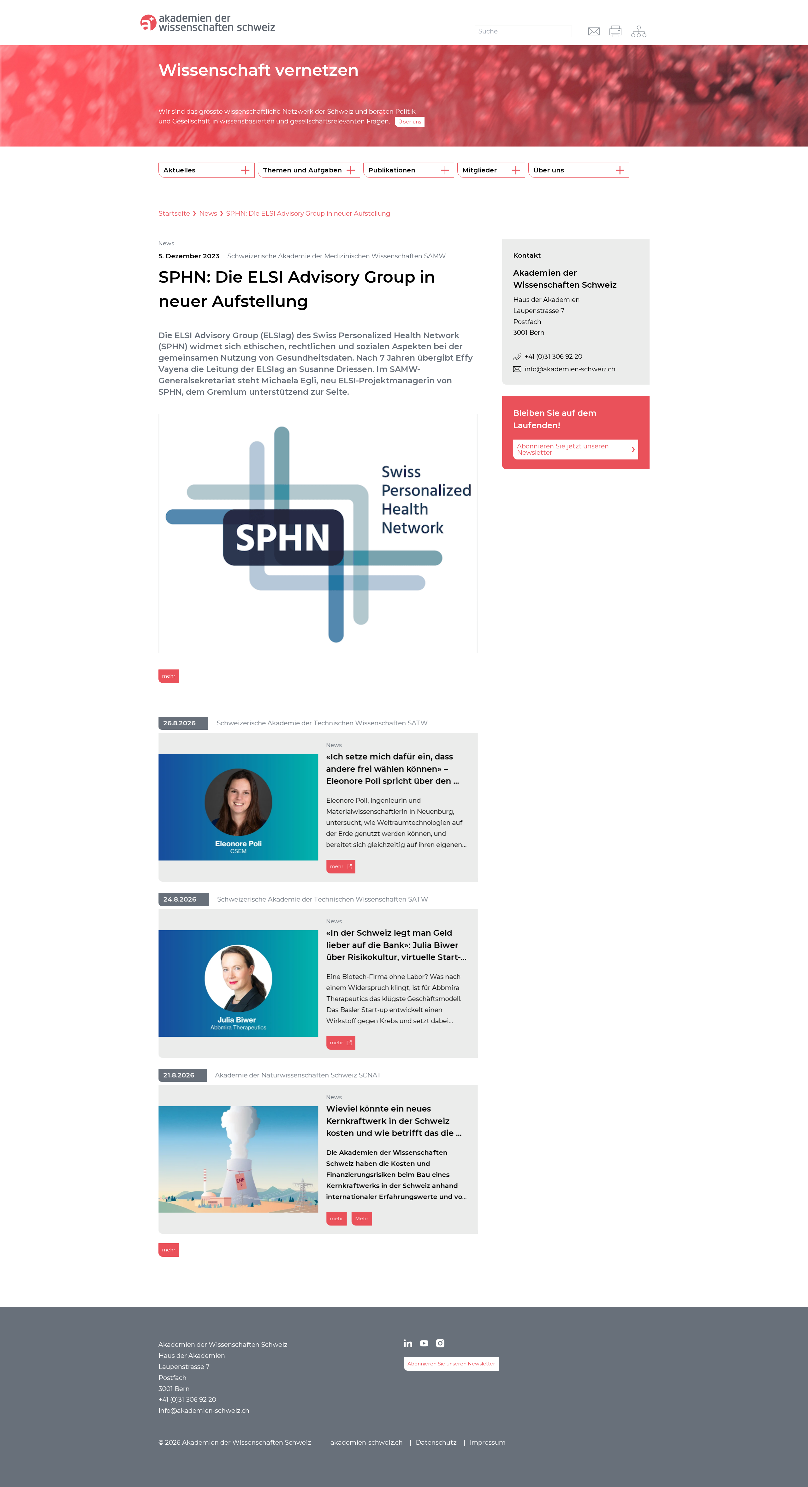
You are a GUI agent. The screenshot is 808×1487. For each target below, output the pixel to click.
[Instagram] (440, 1343)
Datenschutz (436, 1442)
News (208, 213)
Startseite (174, 213)
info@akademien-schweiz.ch (570, 369)
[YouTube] (424, 1343)
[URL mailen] (594, 31)
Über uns (409, 122)
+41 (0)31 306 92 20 (553, 356)
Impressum (488, 1442)
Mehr (361, 1218)
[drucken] (615, 31)
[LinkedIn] (408, 1343)
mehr (168, 676)
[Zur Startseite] (235, 22)
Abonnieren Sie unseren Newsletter (451, 1364)
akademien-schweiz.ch (366, 1442)
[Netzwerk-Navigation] (638, 31)
